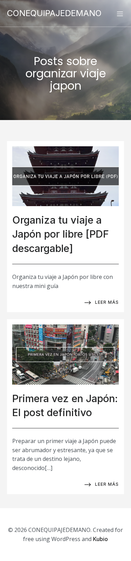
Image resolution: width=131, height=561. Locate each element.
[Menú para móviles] (120, 13)
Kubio (100, 538)
